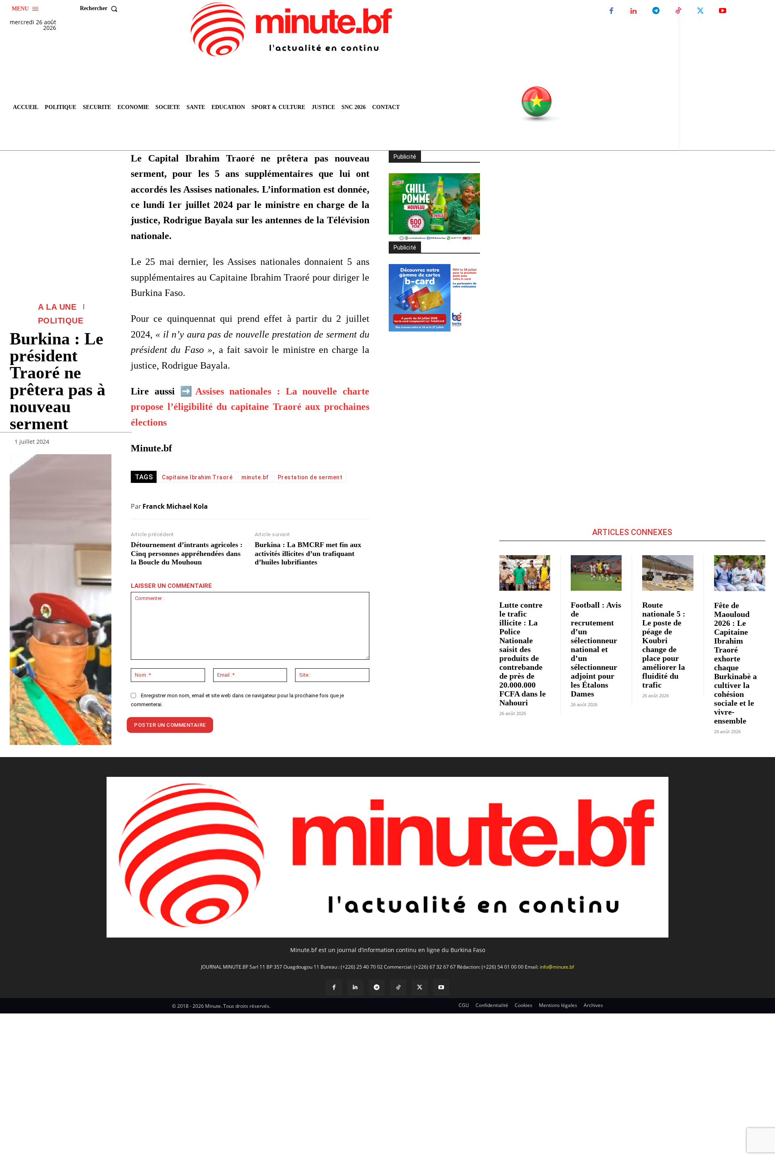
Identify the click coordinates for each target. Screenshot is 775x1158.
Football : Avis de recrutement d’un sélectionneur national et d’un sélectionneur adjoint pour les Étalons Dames (596, 649)
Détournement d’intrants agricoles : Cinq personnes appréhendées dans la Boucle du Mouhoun (187, 553)
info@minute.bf (557, 966)
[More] (102, 443)
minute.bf (255, 477)
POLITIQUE (61, 320)
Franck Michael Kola (175, 506)
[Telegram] (656, 11)
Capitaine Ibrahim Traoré (197, 477)
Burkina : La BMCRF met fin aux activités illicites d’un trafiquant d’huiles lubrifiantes (308, 553)
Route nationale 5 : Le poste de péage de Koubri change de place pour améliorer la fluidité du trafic (663, 644)
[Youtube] (722, 11)
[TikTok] (678, 11)
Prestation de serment (310, 477)
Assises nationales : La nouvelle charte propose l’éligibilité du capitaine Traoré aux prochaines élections (250, 407)
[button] (100, 8)
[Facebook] (611, 11)
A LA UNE (57, 306)
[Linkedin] (633, 11)
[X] (700, 11)
